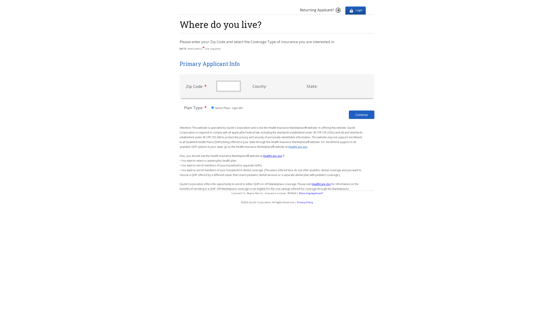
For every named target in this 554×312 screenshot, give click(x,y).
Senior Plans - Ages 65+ (228, 108)
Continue (361, 115)
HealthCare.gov (297, 147)
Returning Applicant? (311, 193)
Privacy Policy (305, 202)
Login (358, 10)
